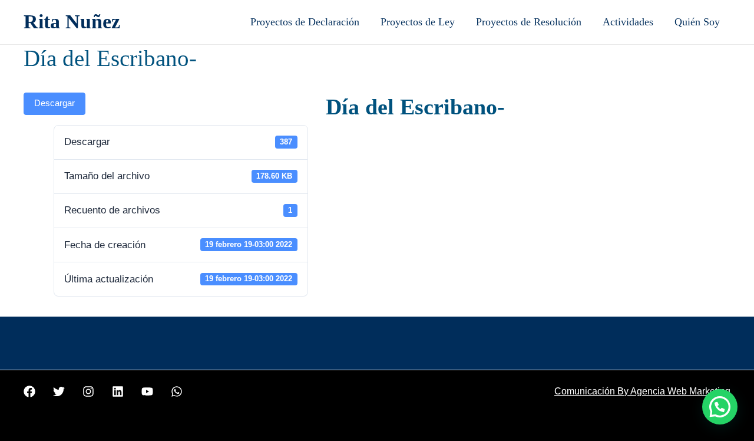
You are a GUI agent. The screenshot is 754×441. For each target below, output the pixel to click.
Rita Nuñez (72, 21)
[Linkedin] (118, 391)
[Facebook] (29, 391)
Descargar (54, 103)
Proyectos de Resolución (528, 22)
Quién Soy (697, 22)
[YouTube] (147, 391)
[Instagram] (88, 391)
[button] (720, 406)
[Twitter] (59, 391)
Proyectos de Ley (418, 22)
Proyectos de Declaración (304, 22)
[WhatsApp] (177, 391)
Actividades (628, 22)
